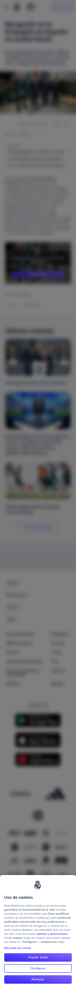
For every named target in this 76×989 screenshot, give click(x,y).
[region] (38, 932)
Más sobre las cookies (17, 948)
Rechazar (38, 979)
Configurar (38, 968)
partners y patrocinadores (52, 933)
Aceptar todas (38, 957)
